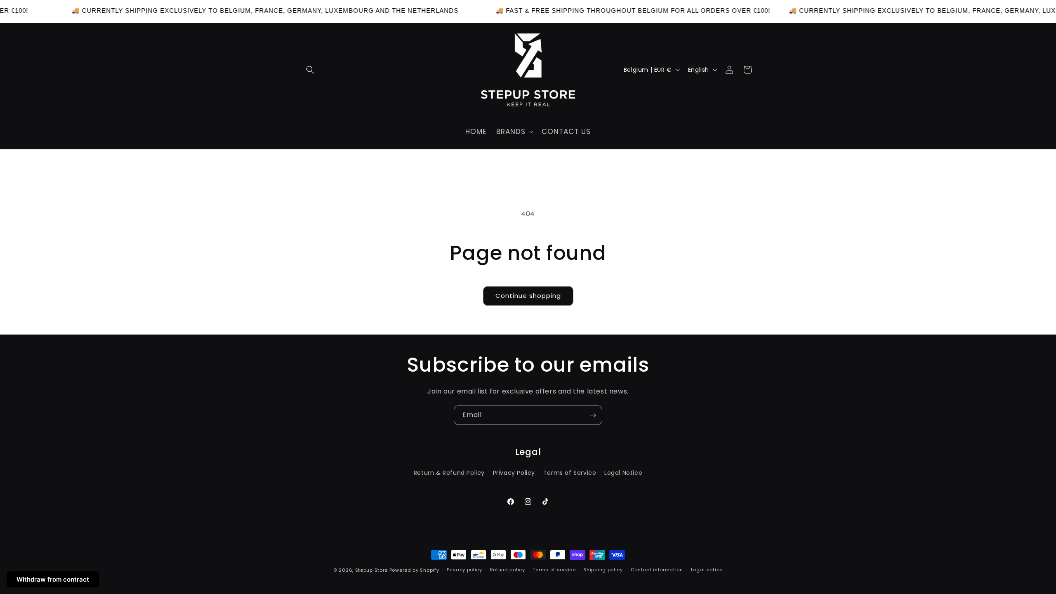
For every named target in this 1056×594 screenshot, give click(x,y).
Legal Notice (623, 473)
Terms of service (554, 569)
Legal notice (707, 569)
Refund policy (507, 569)
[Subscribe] (593, 415)
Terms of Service (569, 473)
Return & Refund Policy (449, 473)
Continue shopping (528, 295)
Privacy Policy (514, 473)
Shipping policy (603, 569)
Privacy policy (464, 569)
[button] (310, 70)
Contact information (657, 569)
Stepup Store (371, 570)
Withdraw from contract (52, 579)
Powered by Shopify (414, 570)
